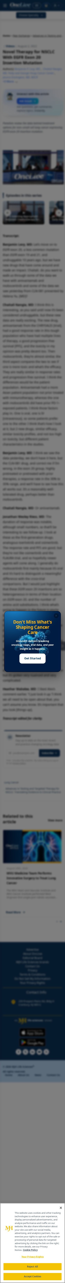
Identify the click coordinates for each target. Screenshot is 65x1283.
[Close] (61, 1208)
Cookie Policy (30, 1250)
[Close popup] (56, 615)
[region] (32, 1243)
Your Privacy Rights (32, 1256)
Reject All (32, 1266)
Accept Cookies (32, 1276)
